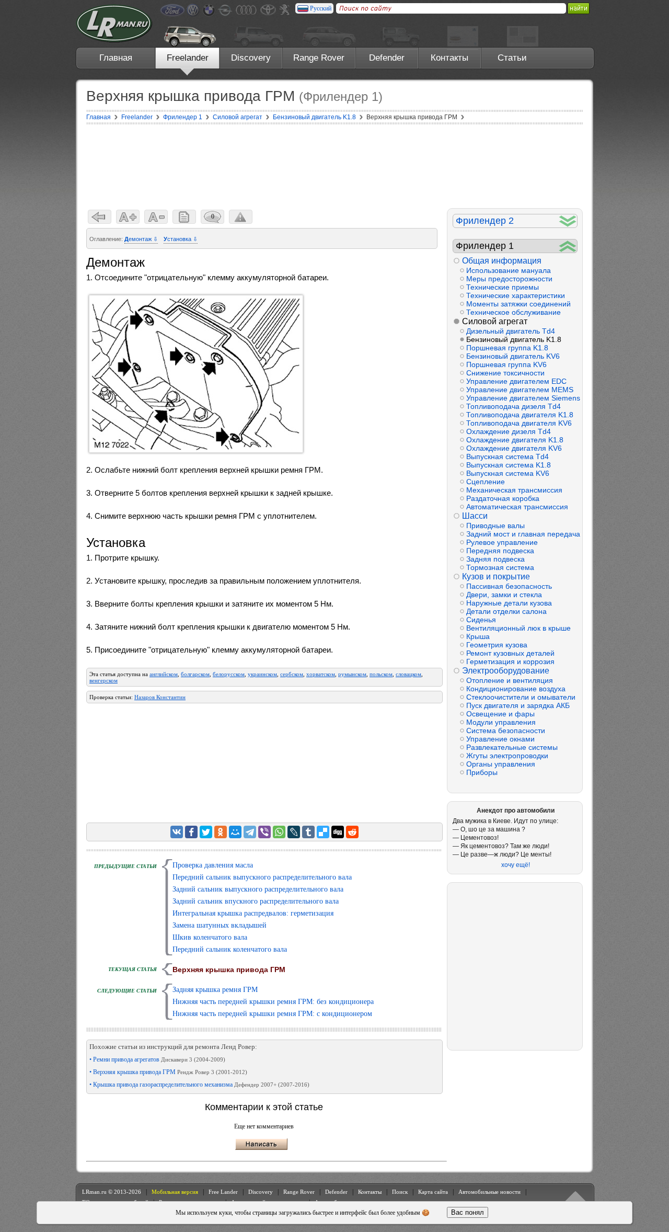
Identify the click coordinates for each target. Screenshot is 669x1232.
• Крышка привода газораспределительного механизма (199, 1084)
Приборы (482, 772)
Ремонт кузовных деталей (510, 653)
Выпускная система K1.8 (508, 465)
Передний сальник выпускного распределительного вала (262, 877)
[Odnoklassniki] (220, 832)
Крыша (478, 636)
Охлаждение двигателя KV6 (514, 448)
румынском (352, 674)
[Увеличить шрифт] (128, 217)
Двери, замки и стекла (504, 594)
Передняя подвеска (500, 550)
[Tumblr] (308, 832)
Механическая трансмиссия (514, 490)
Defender (387, 58)
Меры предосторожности (509, 279)
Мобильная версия (175, 1192)
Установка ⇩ (181, 239)
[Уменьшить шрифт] (156, 217)
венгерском (103, 680)
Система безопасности (505, 730)
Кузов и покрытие (496, 576)
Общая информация (501, 260)
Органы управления (500, 764)
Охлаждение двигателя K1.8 (514, 440)
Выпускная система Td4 (507, 456)
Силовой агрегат (494, 321)
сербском (291, 674)
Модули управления (501, 722)
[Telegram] (250, 832)
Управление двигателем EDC (516, 381)
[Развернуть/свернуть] (568, 220)
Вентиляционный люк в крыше (518, 628)
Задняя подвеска (495, 559)
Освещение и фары (500, 714)
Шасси (475, 515)
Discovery (251, 58)
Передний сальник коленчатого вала (229, 949)
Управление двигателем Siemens (521, 398)
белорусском (229, 674)
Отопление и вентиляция (509, 680)
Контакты (449, 58)
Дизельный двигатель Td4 (510, 331)
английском (163, 674)
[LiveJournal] (293, 832)
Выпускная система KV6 (507, 473)
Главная (115, 58)
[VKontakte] (176, 832)
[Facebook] (191, 832)
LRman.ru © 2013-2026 (111, 1192)
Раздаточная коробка (502, 498)
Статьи (512, 58)
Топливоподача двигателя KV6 (519, 423)
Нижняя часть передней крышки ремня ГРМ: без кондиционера (273, 1002)
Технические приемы (502, 287)
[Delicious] (323, 832)
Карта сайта (433, 1192)
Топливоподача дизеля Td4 (513, 406)
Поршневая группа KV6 (506, 364)
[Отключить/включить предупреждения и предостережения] (240, 217)
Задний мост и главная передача (521, 534)
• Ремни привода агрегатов (157, 1059)
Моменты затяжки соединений (518, 304)
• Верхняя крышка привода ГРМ (168, 1072)
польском (381, 674)
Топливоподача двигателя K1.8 (519, 414)
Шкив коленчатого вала (209, 937)
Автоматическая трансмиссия (517, 507)
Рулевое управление (502, 542)
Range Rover (318, 58)
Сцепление (485, 481)
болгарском (195, 674)
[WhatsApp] (279, 832)
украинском (262, 674)
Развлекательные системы (512, 747)
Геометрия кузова (496, 645)
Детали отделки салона (506, 611)
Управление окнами (500, 739)
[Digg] (337, 832)
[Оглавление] (184, 217)
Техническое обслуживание (513, 312)
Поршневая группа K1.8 (507, 348)
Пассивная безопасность (509, 586)
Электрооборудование (505, 670)
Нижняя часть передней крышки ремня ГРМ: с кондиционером (272, 1014)
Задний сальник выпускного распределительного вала (257, 889)
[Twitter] (206, 832)
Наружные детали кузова (509, 603)
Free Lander (223, 1192)
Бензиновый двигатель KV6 (513, 356)
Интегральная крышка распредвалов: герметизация (252, 913)
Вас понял (467, 1212)
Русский (320, 8)
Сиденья (481, 619)
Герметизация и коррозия (510, 661)
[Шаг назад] (99, 217)
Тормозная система (500, 567)
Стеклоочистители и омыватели (520, 697)
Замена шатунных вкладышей (219, 925)
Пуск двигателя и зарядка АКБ (518, 705)
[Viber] (264, 832)
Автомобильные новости (489, 1192)
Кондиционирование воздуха (516, 689)
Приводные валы (495, 525)
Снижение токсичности (505, 373)
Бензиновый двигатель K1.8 (513, 339)
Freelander (188, 58)
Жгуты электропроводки (507, 755)
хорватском (320, 674)
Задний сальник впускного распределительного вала (255, 901)
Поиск (400, 1192)
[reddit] (352, 832)
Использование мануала (508, 270)
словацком (408, 674)
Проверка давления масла (212, 865)
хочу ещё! (515, 865)
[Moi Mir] (235, 832)
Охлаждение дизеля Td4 (508, 431)
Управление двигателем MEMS (519, 389)
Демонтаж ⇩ (141, 239)
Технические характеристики (515, 295)
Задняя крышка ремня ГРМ (215, 990)
